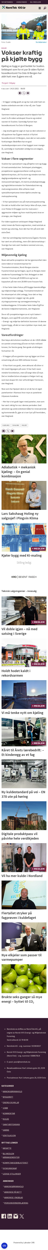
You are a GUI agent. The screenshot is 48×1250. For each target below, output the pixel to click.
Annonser (21, 2)
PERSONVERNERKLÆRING (16, 1203)
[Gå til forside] (14, 7)
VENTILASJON (9, 1135)
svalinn (15, 425)
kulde (24, 425)
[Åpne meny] (39, 8)
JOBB (5, 1108)
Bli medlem (35, 2)
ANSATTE (7, 1148)
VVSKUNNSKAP (10, 1168)
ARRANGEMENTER (11, 1157)
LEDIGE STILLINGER (12, 1174)
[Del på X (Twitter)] (24, 93)
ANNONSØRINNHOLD (12, 1091)
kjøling (6, 425)
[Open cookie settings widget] (4, 1246)
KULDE (6, 1119)
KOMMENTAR (9, 1113)
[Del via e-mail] (28, 93)
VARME (6, 1130)
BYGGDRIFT (8, 1097)
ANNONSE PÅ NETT (13, 1192)
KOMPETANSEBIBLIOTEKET (15, 1162)
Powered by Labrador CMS (24, 1242)
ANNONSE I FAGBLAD (13, 1197)
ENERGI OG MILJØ (11, 1102)
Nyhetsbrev (7, 2)
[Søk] (44, 8)
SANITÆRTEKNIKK (11, 1124)
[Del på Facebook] (20, 93)
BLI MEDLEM (8, 1153)
